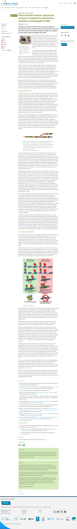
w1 (20, 120)
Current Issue (7, 7)
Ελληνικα (4, 42)
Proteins (7, 33)
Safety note (24, 511)
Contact (60, 3)
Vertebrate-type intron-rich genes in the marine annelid (39, 413)
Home (2, 7)
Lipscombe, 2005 (26, 210)
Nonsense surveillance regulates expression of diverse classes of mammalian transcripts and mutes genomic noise (38, 409)
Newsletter (65, 3)
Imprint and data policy (5, 513)
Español (4, 46)
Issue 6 (31, 13)
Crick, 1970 (36, 61)
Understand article (14, 15)
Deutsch (4, 40)
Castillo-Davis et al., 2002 (33, 183)
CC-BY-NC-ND (21, 493)
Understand (21, 7)
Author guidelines (45, 7)
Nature (45, 439)
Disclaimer (24, 513)
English (4, 39)
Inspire (17, 7)
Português (4, 44)
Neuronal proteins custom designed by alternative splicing (39, 401)
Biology (6, 31)
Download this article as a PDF (67, 27)
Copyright (24, 510)
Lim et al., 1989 (25, 339)
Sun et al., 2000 (48, 249)
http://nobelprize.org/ (25, 434)
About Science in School (6, 510)
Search (70, 3)
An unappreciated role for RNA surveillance (44, 392)
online (36, 427)
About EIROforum (4, 511)
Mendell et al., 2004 (27, 368)
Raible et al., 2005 (53, 165)
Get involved (38, 7)
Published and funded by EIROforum (7, 523)
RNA (11, 33)
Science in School (21, 13)
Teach (26, 7)
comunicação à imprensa (26, 430)
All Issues (13, 7)
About (33, 7)
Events (29, 7)
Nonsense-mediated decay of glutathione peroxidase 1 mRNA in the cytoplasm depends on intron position (38, 417)
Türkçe (4, 48)
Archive (40, 510)
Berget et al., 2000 (50, 118)
